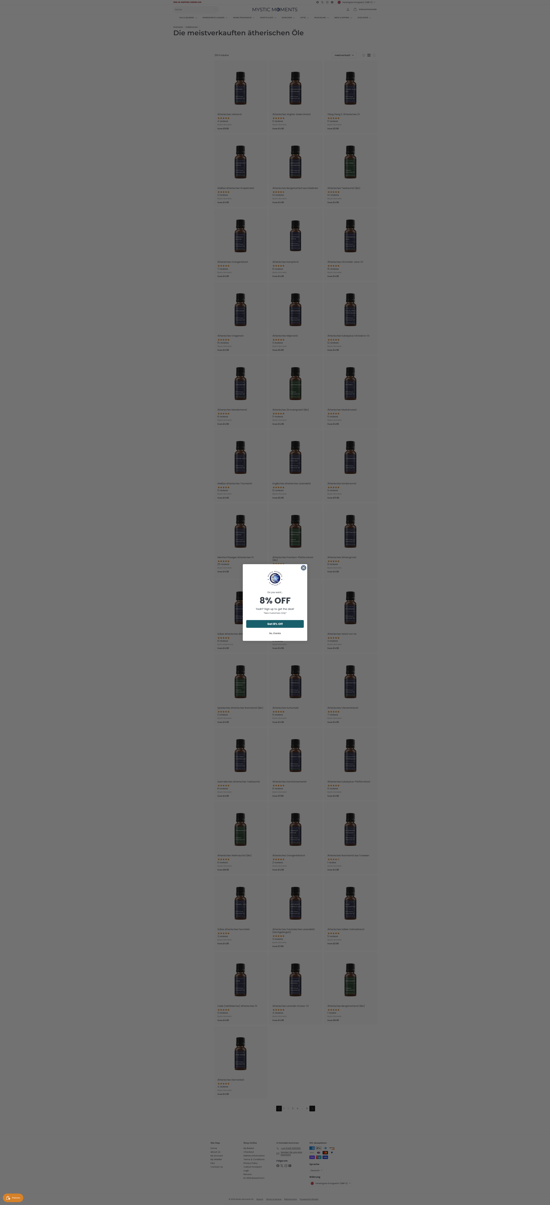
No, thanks (275, 633)
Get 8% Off (275, 624)
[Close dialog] (303, 567)
